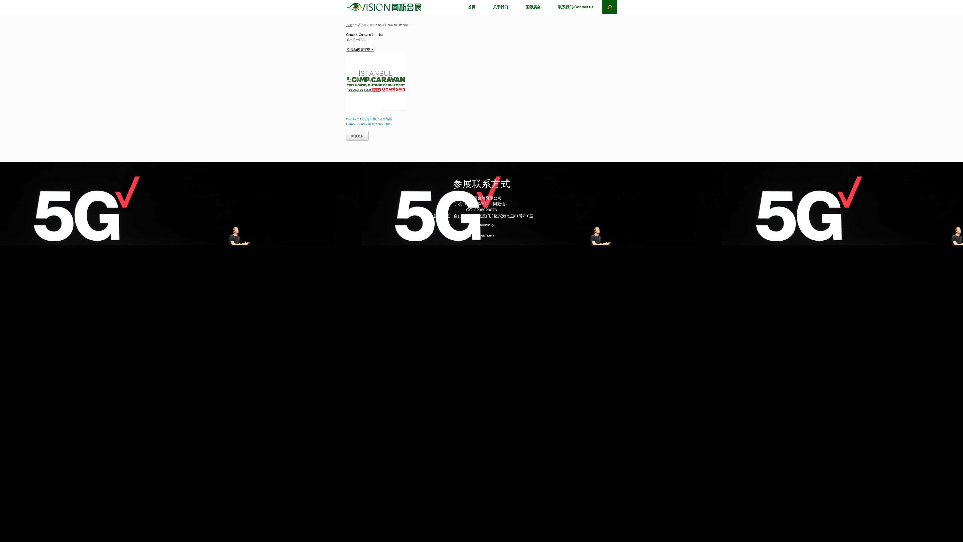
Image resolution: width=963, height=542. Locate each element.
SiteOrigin (478, 236)
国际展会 (533, 7)
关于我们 (500, 7)
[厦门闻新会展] (384, 7)
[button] (609, 7)
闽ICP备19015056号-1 (481, 225)
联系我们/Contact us (575, 7)
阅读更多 (357, 135)
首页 (471, 7)
